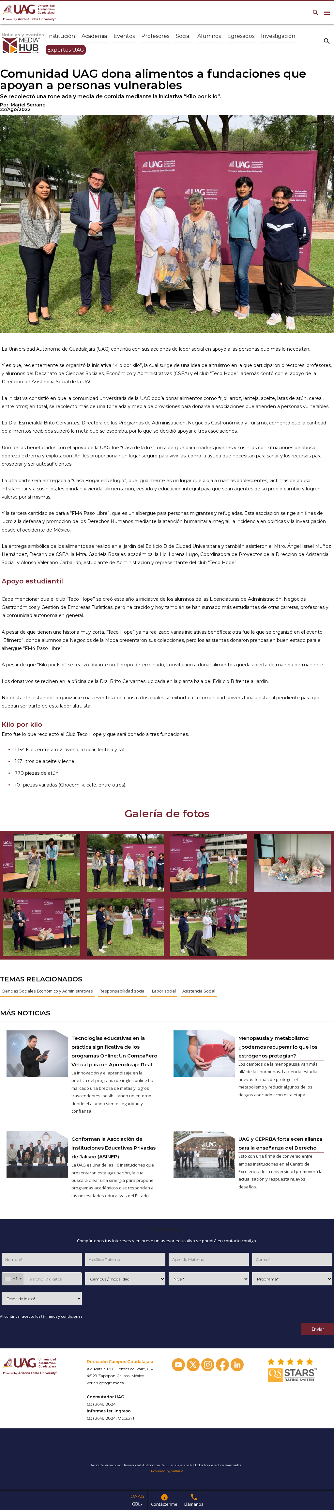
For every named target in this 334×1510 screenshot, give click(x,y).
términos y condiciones (61, 1316)
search (327, 41)
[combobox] (12, 1279)
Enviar (317, 1329)
